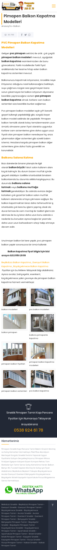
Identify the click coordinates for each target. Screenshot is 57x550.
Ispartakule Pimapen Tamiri (14, 534)
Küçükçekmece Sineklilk (12, 528)
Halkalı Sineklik (30, 542)
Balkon (16, 26)
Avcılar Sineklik (24, 513)
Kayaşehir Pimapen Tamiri (13, 539)
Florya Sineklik (33, 539)
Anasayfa (6, 26)
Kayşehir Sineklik (31, 536)
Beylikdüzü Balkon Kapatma (16, 262)
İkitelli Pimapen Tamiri (11, 536)
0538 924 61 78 (28, 430)
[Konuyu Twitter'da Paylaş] (25, 35)
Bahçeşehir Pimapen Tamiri (14, 522)
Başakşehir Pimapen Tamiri (22, 525)
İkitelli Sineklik (35, 534)
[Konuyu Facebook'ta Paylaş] (22, 35)
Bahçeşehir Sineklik (26, 519)
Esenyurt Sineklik (9, 507)
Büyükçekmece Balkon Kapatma (30, 266)
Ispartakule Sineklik (27, 531)
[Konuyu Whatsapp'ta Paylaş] (29, 35)
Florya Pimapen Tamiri (12, 542)
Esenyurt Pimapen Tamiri (30, 507)
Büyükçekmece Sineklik (12, 510)
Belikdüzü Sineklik (9, 504)
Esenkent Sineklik (25, 516)
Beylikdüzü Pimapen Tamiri (31, 504)
